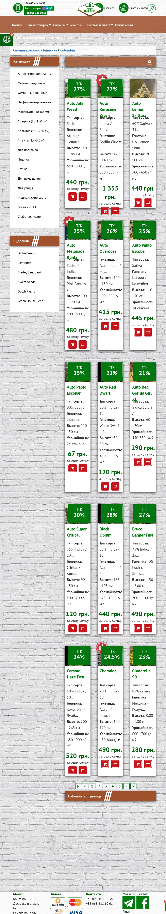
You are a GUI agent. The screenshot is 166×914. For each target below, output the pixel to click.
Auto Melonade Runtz (76, 249)
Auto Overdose (108, 248)
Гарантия (76, 25)
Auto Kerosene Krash (108, 108)
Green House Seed (30, 301)
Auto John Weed (75, 106)
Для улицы (25, 188)
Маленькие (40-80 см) (33, 112)
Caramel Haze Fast (75, 674)
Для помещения (29, 178)
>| (133, 786)
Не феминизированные (34, 102)
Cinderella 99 (141, 674)
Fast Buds (24, 263)
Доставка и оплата (98, 25)
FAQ (70, 38)
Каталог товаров (37, 25)
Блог (16, 908)
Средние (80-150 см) (32, 121)
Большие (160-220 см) (33, 131)
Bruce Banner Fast (142, 532)
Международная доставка (28, 38)
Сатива (23, 169)
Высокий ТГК (27, 207)
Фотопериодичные (31, 83)
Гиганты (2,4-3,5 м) (31, 140)
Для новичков (28, 150)
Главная (17, 25)
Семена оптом (124, 25)
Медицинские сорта (32, 197)
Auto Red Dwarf (108, 390)
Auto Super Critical (77, 532)
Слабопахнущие (29, 216)
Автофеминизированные (35, 74)
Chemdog (108, 671)
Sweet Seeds (26, 282)
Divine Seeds (27, 253)
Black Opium (106, 532)
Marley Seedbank (30, 272)
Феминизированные (32, 93)
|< (78, 786)
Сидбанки (59, 25)
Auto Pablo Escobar (142, 248)
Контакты (56, 38)
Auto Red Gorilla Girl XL (142, 391)
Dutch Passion (27, 291)
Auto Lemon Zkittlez (139, 108)
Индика (23, 159)
